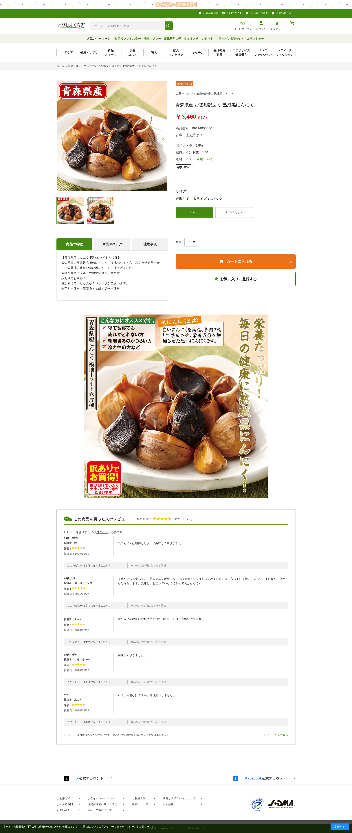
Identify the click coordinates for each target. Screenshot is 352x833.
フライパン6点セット (230, 38)
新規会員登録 (211, 13)
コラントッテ (255, 38)
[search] (169, 25)
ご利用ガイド (234, 13)
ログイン (261, 28)
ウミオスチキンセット (198, 38)
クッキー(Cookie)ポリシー (119, 826)
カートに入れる (239, 261)
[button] (162, 138)
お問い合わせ (284, 13)
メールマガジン (243, 28)
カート (292, 28)
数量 (179, 242)
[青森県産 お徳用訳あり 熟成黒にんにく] (112, 136)
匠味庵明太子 (172, 38)
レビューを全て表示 (276, 735)
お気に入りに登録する (238, 279)
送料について (203, 159)
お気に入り (277, 28)
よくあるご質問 (259, 13)
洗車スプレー (152, 38)
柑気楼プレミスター (128, 38)
